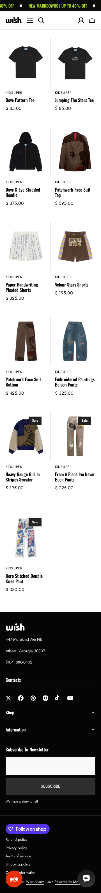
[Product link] (26, 78)
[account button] (81, 20)
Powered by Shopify (69, 881)
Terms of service (18, 856)
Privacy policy (16, 848)
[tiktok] (58, 698)
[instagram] (45, 698)
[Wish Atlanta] (14, 20)
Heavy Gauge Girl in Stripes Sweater (23, 477)
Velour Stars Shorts (71, 284)
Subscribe (50, 786)
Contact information (21, 872)
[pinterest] (33, 698)
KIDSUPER (14, 92)
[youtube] (70, 698)
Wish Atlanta (35, 881)
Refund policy (16, 839)
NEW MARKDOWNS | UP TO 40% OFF (54, 6)
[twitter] (8, 698)
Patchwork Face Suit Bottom (23, 382)
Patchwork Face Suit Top (72, 192)
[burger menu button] (30, 20)
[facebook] (21, 698)
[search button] (41, 20)
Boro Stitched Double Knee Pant (24, 578)
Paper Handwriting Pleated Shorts (22, 287)
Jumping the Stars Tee (74, 100)
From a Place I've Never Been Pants (75, 477)
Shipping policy (18, 864)
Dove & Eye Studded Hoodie (23, 192)
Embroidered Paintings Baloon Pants (75, 382)
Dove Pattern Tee (20, 100)
